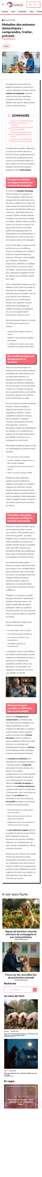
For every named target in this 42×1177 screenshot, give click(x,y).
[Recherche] (30, 4)
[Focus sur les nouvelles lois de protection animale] (21, 957)
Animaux (6, 1031)
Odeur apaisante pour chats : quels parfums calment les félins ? (21, 1101)
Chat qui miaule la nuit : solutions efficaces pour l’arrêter (20, 1074)
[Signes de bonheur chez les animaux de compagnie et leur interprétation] (21, 913)
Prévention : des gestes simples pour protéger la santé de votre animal (21, 134)
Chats (5, 1071)
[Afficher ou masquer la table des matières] (31, 116)
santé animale (25, 170)
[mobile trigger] (4, 4)
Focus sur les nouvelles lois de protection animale (21, 976)
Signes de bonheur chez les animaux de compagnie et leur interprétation (21, 934)
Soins (6, 46)
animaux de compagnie (15, 93)
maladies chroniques (25, 191)
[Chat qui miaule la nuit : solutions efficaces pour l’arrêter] (21, 1054)
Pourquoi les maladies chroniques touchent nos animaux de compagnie (22, 123)
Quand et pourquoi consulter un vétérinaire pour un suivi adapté (21, 140)
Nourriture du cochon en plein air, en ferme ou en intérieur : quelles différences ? (21, 1034)
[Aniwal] (15, 4)
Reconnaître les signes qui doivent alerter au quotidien (22, 129)
